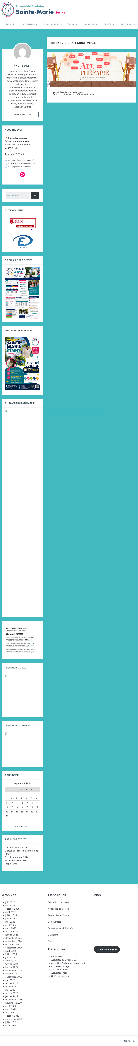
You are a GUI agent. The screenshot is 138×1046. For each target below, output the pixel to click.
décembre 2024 (13, 938)
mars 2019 (10, 1025)
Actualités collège (61, 92)
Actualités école (59, 969)
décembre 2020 (13, 999)
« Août (18, 826)
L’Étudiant (53, 934)
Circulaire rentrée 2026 (17, 857)
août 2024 (10, 951)
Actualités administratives (64, 959)
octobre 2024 (12, 944)
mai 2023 (10, 980)
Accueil (10, 24)
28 (31, 811)
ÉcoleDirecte (54, 921)
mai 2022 (10, 989)
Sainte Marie (88, 94)
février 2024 (11, 964)
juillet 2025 (11, 915)
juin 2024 (10, 957)
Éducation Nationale (58, 902)
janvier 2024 (11, 967)
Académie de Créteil (58, 908)
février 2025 (11, 931)
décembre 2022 (13, 986)
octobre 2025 (12, 908)
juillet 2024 (11, 954)
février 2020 (11, 1012)
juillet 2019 (10, 1022)
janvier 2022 (11, 996)
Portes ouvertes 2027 (16, 860)
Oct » (27, 826)
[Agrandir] (36, 629)
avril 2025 (10, 925)
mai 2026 (10, 905)
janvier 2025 (11, 934)
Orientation (126, 24)
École (71, 24)
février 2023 (11, 983)
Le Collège (88, 24)
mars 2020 (10, 1009)
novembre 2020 (13, 1002)
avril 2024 (10, 960)
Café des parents (60, 976)
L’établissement (51, 24)
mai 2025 (10, 921)
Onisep (51, 941)
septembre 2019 (13, 1019)
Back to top (129, 1041)
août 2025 (10, 912)
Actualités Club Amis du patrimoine (69, 963)
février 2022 (11, 993)
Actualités (28, 24)
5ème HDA (56, 956)
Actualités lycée (77, 92)
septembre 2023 (13, 976)
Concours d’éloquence (16, 847)
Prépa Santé (11, 863)
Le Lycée (107, 24)
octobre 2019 (12, 1015)
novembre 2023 (13, 970)
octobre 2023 (12, 973)
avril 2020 (10, 1006)
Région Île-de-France (58, 915)
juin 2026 (10, 902)
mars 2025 (10, 928)
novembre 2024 (13, 941)
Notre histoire (22, 114)
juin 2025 (10, 918)
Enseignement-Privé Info (60, 928)
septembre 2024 (13, 947)
